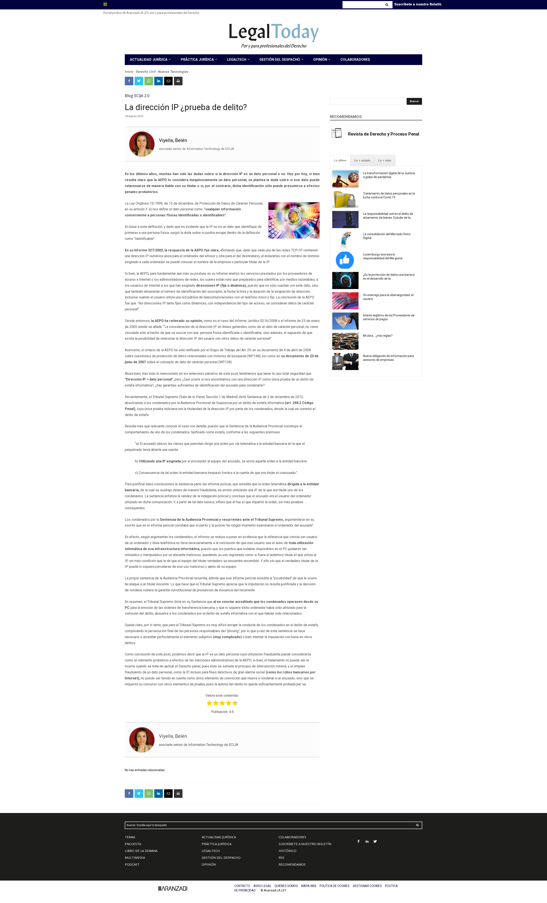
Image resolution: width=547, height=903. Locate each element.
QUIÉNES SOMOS (286, 886)
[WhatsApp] (148, 81)
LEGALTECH (211, 850)
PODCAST (132, 864)
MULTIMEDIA (135, 857)
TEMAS (130, 837)
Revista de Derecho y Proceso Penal (383, 134)
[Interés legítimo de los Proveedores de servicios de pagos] (345, 321)
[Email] (168, 81)
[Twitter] (139, 81)
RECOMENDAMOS (292, 864)
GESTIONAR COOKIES (367, 886)
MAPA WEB (308, 886)
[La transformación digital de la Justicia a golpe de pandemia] (345, 178)
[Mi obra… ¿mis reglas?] (345, 341)
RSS (281, 857)
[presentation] (340, 160)
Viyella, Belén (173, 140)
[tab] (340, 160)
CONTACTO (242, 886)
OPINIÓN (209, 864)
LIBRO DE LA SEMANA (141, 850)
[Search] (387, 4)
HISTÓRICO (287, 850)
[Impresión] (178, 81)
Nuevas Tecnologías (173, 71)
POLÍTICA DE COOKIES (335, 886)
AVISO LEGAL (262, 886)
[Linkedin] (158, 81)
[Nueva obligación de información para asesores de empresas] (345, 361)
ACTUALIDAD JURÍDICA (219, 837)
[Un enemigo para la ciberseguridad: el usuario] (345, 300)
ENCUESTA (133, 844)
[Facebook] (129, 81)
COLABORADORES (292, 837)
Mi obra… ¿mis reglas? (378, 335)
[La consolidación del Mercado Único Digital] (345, 239)
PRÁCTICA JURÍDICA (216, 844)
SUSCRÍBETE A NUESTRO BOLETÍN (305, 844)
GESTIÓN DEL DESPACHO (221, 857)
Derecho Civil (145, 71)
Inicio (129, 71)
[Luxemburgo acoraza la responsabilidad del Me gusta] (345, 260)
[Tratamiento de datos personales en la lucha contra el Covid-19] (345, 199)
